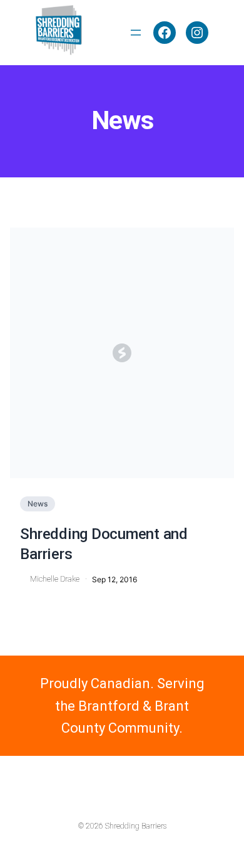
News (38, 503)
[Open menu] (135, 32)
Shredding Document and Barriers (104, 544)
